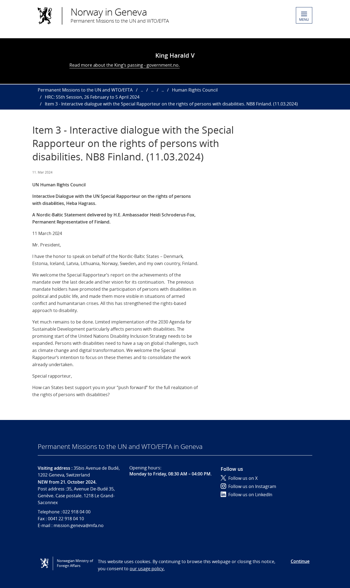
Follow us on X (243, 478)
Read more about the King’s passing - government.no (124, 65)
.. (142, 90)
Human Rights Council (195, 90)
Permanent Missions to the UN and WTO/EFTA (85, 90)
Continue (300, 561)
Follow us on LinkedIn (250, 495)
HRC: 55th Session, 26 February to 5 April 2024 (92, 97)
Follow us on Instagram (252, 486)
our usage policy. (147, 569)
